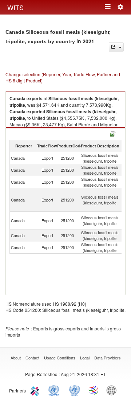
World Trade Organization (94, 390)
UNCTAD (55, 390)
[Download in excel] (113, 133)
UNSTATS (74, 390)
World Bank (113, 390)
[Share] (116, 47)
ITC (36, 390)
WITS (15, 7)
